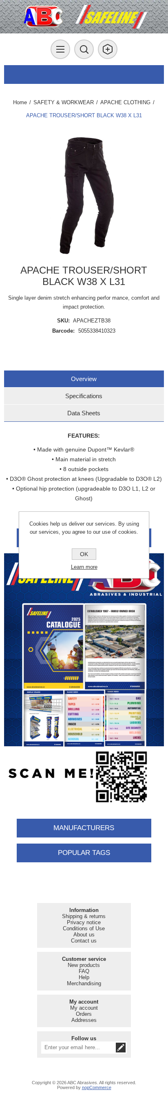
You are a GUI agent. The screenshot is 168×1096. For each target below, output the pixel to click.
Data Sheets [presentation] (83, 413)
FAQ (84, 971)
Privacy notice (84, 922)
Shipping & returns (84, 916)
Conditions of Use (84, 928)
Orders (84, 1014)
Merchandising (84, 983)
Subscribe (121, 1047)
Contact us (84, 941)
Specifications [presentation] (83, 395)
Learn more (84, 567)
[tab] (84, 378)
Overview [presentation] (84, 378)
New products (84, 965)
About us (84, 935)
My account (84, 1008)
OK (84, 554)
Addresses (84, 1020)
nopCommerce (96, 1087)
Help (84, 977)
